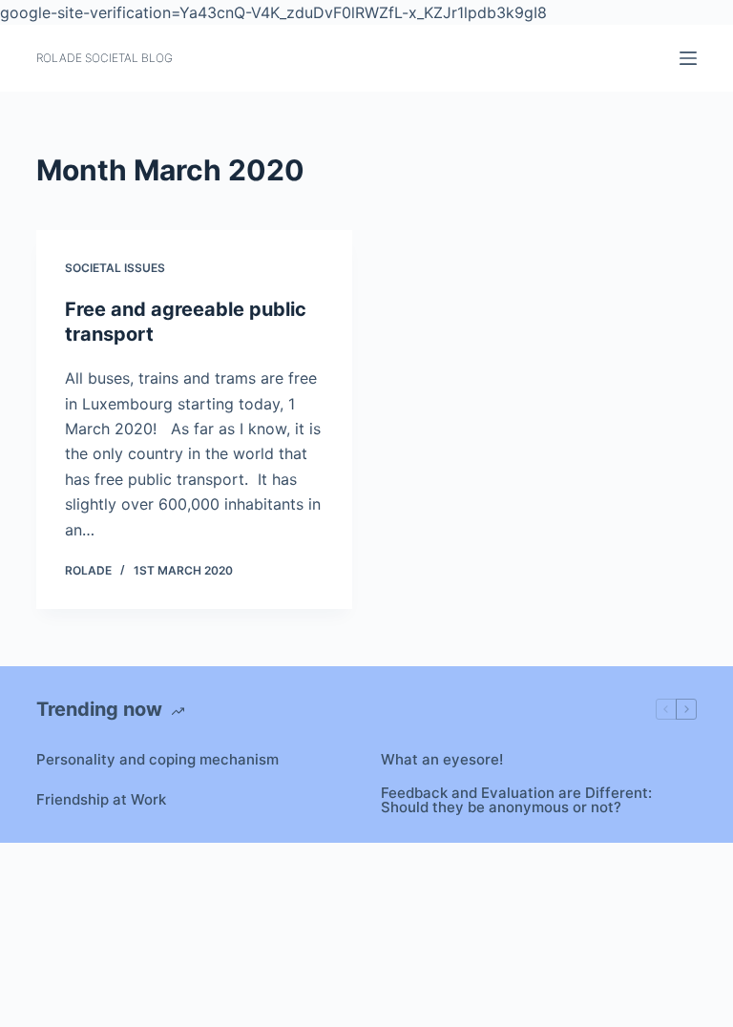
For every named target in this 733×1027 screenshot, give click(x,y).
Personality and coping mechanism (157, 759)
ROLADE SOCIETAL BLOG (104, 58)
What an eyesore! (442, 759)
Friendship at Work (101, 799)
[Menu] (688, 58)
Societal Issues (115, 268)
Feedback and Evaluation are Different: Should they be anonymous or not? (516, 800)
